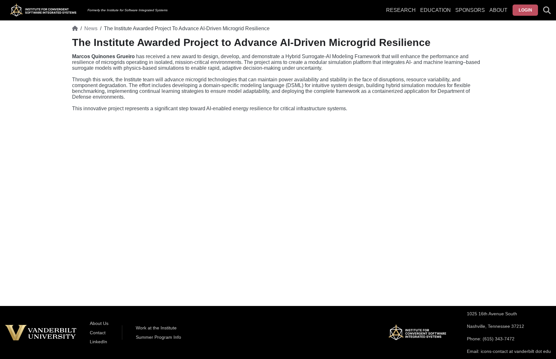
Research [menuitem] (401, 10)
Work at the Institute (156, 327)
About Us (99, 323)
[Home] (75, 28)
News (90, 28)
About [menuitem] (498, 10)
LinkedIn (98, 341)
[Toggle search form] (547, 10)
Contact (98, 332)
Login (525, 10)
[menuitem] (470, 14)
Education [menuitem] (435, 10)
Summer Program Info (158, 337)
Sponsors (470, 10)
